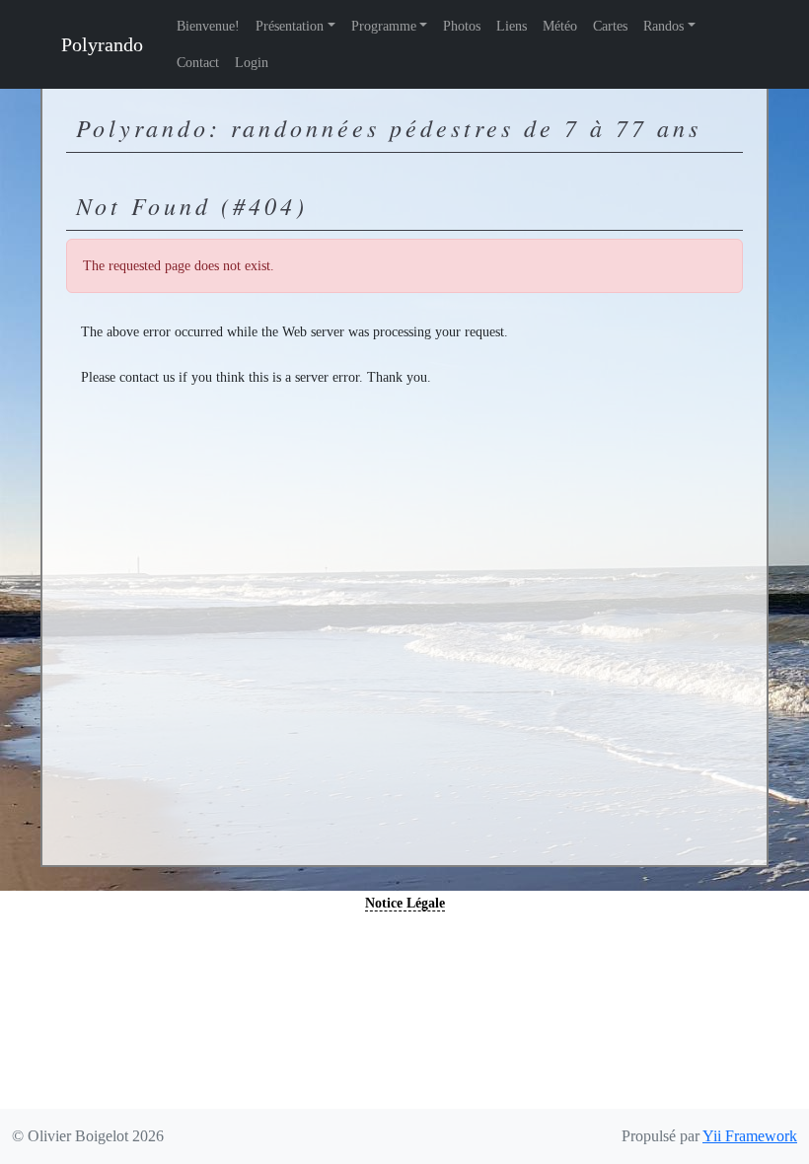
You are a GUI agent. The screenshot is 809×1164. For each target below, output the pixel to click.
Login (251, 62)
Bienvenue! (208, 26)
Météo (560, 26)
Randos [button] (663, 26)
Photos (461, 26)
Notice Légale (405, 903)
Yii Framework (749, 1136)
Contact (198, 62)
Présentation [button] (290, 26)
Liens (511, 26)
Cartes (610, 26)
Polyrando (102, 44)
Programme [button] (383, 26)
